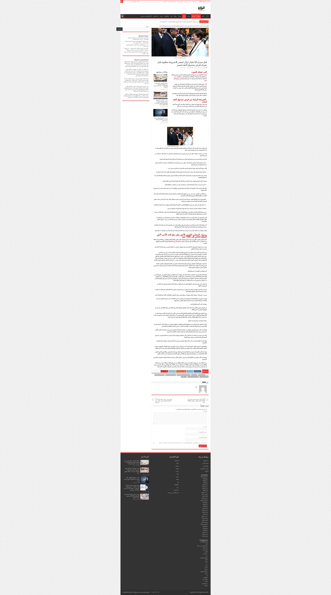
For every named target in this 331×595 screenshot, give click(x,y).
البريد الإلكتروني (202, 432)
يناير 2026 (205, 490)
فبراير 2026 (205, 488)
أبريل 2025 (205, 508)
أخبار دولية (205, 547)
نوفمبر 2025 (205, 494)
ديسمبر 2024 (204, 516)
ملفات (206, 581)
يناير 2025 (205, 514)
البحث (147, 26)
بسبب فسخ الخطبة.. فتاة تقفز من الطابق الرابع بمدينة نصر (161, 119)
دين (207, 563)
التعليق (205, 411)
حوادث (188, 16)
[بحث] (122, 1)
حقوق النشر (180, 1)
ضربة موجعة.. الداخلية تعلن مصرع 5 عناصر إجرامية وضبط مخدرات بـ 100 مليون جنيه (161, 102)
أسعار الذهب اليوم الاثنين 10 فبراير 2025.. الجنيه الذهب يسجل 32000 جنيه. (196, 400)
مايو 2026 (205, 482)
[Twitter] (135, 2)
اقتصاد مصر (194, 375)
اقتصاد (193, 16)
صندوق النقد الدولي (204, 377)
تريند (161, 16)
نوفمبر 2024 (205, 518)
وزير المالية (184, 377)
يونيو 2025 (205, 504)
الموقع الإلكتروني (203, 437)
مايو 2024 (205, 530)
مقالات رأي (205, 579)
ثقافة (175, 16)
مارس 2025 (205, 510)
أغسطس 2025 (204, 500)
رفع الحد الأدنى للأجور (160, 375)
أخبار (184, 16)
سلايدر (198, 67)
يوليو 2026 (205, 478)
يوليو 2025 (205, 502)
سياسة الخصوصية (172, 1)
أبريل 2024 (205, 532)
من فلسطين (205, 583)
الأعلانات (165, 1)
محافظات (166, 16)
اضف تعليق (189, 67)
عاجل (203, 16)
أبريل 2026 (205, 484)
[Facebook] (137, 2)
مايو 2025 (205, 506)
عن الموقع (194, 1)
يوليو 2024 (205, 526)
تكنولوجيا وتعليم (204, 557)
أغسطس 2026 (204, 476)
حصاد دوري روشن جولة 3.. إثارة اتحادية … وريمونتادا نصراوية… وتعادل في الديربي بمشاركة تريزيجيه (175, 21)
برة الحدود (155, 16)
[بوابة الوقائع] (201, 8)
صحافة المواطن (204, 571)
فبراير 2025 (205, 512)
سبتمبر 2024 (205, 522)
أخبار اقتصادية (201, 375)
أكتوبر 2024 (205, 520)
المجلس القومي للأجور (170, 375)
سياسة (198, 16)
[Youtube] (134, 2)
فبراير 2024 (205, 536)
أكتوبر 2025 (205, 496)
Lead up (131, 592)
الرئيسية (207, 16)
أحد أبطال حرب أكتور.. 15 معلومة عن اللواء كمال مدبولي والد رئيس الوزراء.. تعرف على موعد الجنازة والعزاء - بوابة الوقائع (136, 71)
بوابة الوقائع (137, 592)
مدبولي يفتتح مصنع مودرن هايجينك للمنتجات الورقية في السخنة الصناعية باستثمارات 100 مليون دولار (136, 74)
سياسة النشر (187, 1)
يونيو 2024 (205, 528)
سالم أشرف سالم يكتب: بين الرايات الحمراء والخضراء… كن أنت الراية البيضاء (161, 85)
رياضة (179, 16)
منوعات (206, 585)
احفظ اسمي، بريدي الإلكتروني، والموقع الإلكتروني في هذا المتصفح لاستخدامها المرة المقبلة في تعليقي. (183, 442)
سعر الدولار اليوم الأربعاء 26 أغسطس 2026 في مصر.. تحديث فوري (131, 496)
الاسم (205, 426)
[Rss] (138, 2)
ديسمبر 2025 (204, 492)
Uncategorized (204, 542)
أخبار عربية (205, 549)
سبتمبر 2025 (205, 498)
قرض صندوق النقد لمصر (193, 377)
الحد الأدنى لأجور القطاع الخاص (184, 375)
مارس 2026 (205, 486)
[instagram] (132, 2)
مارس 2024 (205, 534)
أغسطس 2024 (204, 524)
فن (171, 16)
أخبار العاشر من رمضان (146, 16)
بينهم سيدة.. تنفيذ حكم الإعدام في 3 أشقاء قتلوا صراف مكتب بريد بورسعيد (163, 400)
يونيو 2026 (205, 480)
